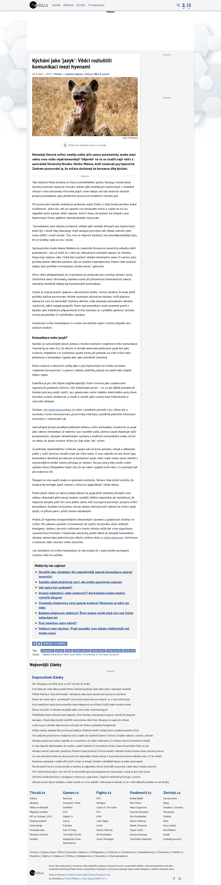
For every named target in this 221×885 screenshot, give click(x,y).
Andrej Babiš (136, 798)
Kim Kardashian (138, 816)
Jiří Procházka (103, 834)
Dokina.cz (59, 856)
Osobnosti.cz (140, 792)
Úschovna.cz (164, 852)
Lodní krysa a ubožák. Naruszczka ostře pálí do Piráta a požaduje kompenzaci (74, 725)
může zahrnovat (113, 537)
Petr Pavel (135, 802)
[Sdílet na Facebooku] (34, 644)
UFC (98, 798)
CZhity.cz (71, 856)
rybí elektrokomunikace (57, 409)
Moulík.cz (35, 856)
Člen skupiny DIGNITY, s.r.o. (95, 878)
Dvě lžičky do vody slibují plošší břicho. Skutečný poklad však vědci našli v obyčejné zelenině (81, 689)
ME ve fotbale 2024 (41, 816)
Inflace (33, 798)
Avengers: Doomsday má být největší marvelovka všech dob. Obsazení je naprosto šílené (80, 720)
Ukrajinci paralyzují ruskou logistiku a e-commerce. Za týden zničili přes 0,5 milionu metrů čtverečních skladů (91, 740)
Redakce (62, 874)
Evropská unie (37, 830)
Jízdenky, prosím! (172, 839)
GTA (65, 811)
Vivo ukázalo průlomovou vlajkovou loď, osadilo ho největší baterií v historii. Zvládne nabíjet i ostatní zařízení (92, 735)
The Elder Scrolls (72, 834)
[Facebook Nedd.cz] (173, 878)
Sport (54, 852)
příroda (59, 650)
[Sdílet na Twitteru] (39, 644)
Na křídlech (169, 830)
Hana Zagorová (138, 807)
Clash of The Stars (106, 807)
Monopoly (168, 811)
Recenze (67, 798)
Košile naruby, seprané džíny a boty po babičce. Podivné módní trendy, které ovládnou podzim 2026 (85, 730)
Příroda (68, 5)
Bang (166, 802)
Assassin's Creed (71, 802)
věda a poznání (114, 650)
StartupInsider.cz (119, 856)
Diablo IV (68, 816)
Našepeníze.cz (86, 856)
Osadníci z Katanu (173, 807)
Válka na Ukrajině (39, 807)
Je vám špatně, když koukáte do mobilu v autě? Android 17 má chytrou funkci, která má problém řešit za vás (90, 745)
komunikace (47, 650)
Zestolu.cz (172, 792)
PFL (98, 811)
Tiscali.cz (37, 792)
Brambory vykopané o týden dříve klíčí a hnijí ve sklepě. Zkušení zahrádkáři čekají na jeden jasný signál (87, 761)
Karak (166, 834)
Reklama (53, 874)
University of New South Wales (66, 654)
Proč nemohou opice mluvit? (58, 623)
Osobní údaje (82, 874)
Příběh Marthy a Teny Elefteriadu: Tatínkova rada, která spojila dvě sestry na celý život (79, 694)
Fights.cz (103, 792)
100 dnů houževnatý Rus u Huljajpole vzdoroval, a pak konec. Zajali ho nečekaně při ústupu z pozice (86, 776)
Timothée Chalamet (141, 839)
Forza (66, 821)
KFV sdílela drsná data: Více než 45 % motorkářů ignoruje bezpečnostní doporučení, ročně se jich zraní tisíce (91, 771)
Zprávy (45, 852)
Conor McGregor (105, 839)
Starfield (67, 807)
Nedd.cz (177, 852)
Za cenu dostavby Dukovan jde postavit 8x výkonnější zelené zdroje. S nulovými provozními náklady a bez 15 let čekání (97, 756)
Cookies (70, 874)
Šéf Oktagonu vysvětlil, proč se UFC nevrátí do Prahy (61, 683)
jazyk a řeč (129, 650)
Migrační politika (39, 811)
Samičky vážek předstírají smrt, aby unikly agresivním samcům (80, 582)
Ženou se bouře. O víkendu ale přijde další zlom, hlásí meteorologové (70, 709)
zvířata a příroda (81, 650)
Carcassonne (170, 798)
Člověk (80, 5)
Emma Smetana (138, 834)
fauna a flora (98, 650)
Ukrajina (34, 802)
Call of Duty (70, 830)
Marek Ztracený (138, 825)
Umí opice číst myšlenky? (55, 587)
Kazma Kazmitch (139, 811)
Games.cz (71, 792)
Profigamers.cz (99, 852)
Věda (68, 650)
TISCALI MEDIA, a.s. (73, 878)
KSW (98, 816)
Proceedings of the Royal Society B (100, 654)
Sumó (99, 825)
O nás (107, 874)
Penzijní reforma (39, 834)
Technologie (96, 5)
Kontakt (100, 874)
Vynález (34, 839)
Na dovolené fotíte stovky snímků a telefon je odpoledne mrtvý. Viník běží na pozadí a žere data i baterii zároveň (94, 766)
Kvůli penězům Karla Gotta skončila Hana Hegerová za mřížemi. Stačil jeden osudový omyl (81, 704)
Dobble (167, 816)
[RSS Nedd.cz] (179, 878)
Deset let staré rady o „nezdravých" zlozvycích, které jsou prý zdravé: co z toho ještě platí (81, 699)
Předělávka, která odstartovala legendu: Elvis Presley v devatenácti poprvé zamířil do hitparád (83, 714)
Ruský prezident (38, 821)
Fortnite (67, 825)
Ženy (61, 852)
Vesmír (56, 5)
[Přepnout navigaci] (183, 5)
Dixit (165, 821)
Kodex (92, 874)
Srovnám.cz (101, 856)
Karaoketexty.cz (147, 852)
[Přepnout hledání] (178, 5)
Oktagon (101, 802)
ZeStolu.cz (114, 852)
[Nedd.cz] (39, 5)
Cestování (71, 852)
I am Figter (102, 821)
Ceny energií (36, 825)
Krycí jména (169, 825)
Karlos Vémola (104, 830)
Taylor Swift (136, 830)
